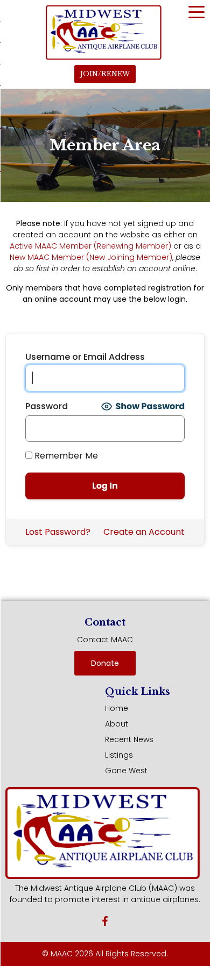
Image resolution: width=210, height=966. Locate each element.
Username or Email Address (85, 357)
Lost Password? (57, 532)
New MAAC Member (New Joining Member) (91, 257)
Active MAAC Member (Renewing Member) (90, 246)
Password (46, 406)
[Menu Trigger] (196, 12)
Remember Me (65, 456)
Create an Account (144, 532)
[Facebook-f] (105, 921)
